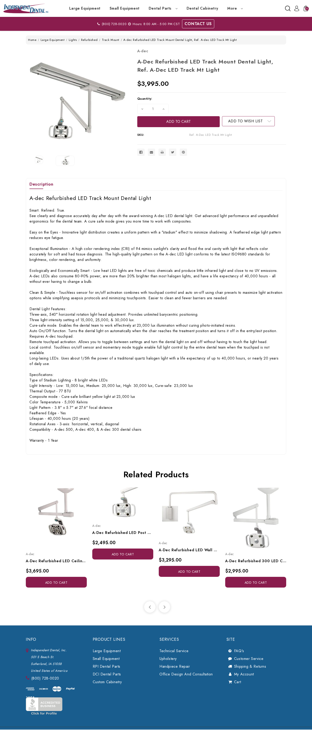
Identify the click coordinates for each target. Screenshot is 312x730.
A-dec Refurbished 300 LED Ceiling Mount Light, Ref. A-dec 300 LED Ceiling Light (255, 561)
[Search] (288, 8)
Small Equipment (125, 8)
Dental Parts (161, 8)
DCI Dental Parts (107, 674)
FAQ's (239, 651)
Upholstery (168, 658)
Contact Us (198, 24)
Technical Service (173, 651)
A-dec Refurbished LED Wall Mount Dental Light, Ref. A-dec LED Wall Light (189, 550)
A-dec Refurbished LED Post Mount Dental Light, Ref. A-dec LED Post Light (122, 532)
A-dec (142, 51)
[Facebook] (141, 152)
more (232, 8)
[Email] (151, 152)
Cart (237, 682)
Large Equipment (84, 8)
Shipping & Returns (250, 666)
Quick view (51, 517)
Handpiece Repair (174, 666)
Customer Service (249, 658)
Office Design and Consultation (186, 674)
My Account (244, 674)
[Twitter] (172, 152)
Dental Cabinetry (202, 8)
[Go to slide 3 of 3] (150, 607)
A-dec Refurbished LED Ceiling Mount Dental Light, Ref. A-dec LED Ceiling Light (56, 561)
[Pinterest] (183, 152)
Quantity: (144, 98)
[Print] (162, 152)
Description (41, 184)
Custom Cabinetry (107, 682)
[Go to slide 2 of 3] (164, 607)
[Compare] (61, 517)
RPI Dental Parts (107, 666)
